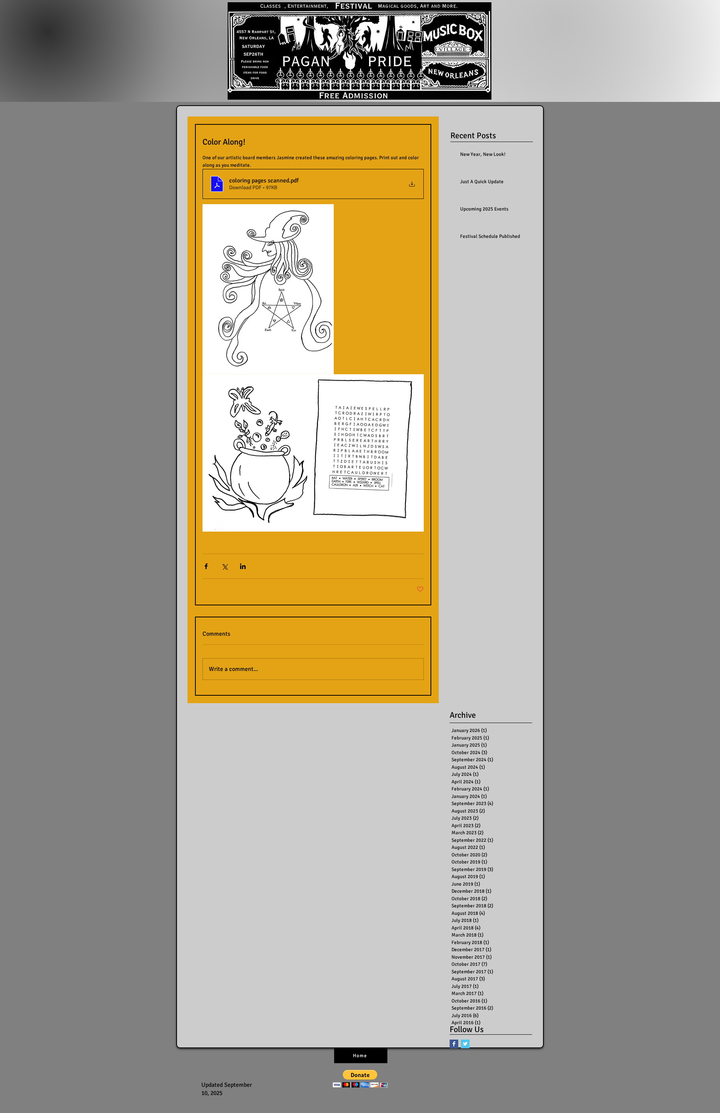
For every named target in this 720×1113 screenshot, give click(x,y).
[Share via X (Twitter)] (224, 566)
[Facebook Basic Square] (454, 1044)
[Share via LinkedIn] (242, 566)
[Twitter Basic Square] (465, 1044)
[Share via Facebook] (206, 566)
